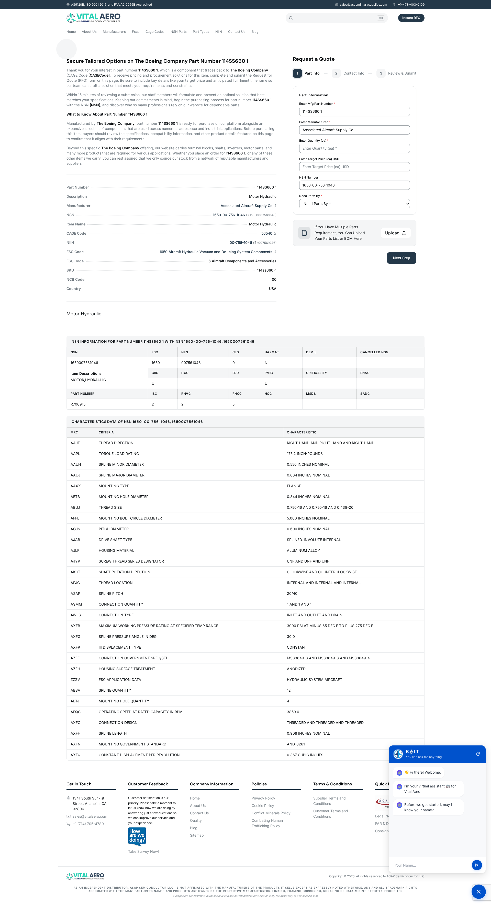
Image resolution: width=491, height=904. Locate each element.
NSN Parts (179, 32)
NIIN (218, 32)
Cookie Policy (263, 805)
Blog (255, 32)
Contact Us (237, 32)
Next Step (401, 258)
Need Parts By (310, 196)
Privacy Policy (263, 798)
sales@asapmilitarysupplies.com (363, 4)
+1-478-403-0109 (411, 4)
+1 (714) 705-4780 (88, 824)
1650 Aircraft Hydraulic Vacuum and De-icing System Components (215, 252)
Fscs (135, 32)
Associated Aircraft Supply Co (246, 205)
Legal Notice (385, 816)
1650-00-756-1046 (229, 215)
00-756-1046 (241, 242)
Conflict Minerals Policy (271, 813)
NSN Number (308, 177)
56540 (266, 233)
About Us (89, 32)
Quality (196, 820)
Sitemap (197, 835)
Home (71, 32)
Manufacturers (114, 32)
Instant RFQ (411, 18)
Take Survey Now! (143, 851)
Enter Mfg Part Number (317, 104)
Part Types (201, 32)
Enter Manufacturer (314, 122)
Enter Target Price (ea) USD (319, 159)
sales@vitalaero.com (90, 816)
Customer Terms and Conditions (330, 813)
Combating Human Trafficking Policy (267, 823)
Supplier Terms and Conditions (329, 801)
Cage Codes (155, 32)
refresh (478, 754)
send (477, 865)
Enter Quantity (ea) (313, 140)
